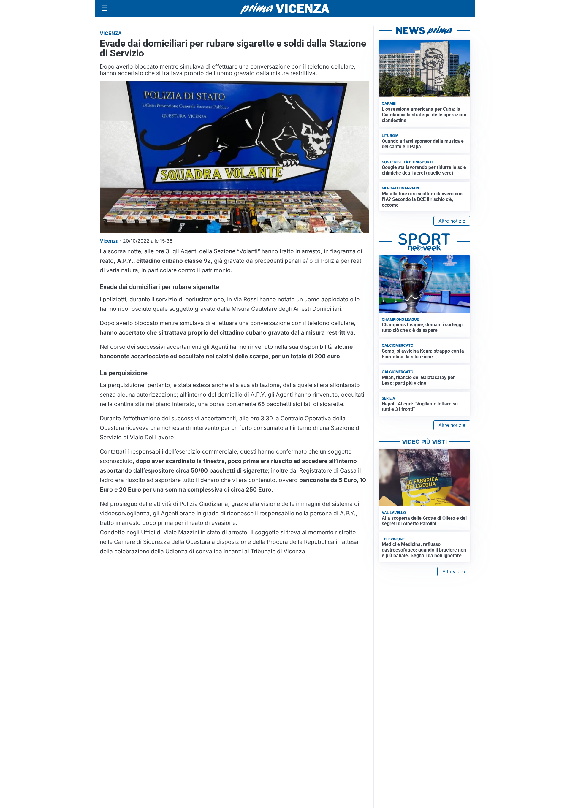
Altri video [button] (453, 571)
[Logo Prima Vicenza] (285, 8)
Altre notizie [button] (451, 221)
